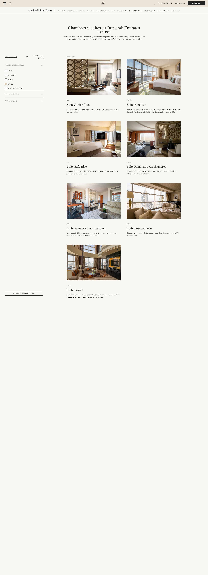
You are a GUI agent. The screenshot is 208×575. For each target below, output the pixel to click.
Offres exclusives (76, 10)
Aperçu (61, 10)
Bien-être (137, 10)
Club (10, 79)
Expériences (163, 10)
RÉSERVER (196, 3)
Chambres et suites (106, 10)
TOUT (10, 71)
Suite (10, 84)
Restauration (124, 10)
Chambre (12, 75)
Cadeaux (175, 10)
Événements (149, 10)
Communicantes (15, 88)
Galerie (90, 10)
